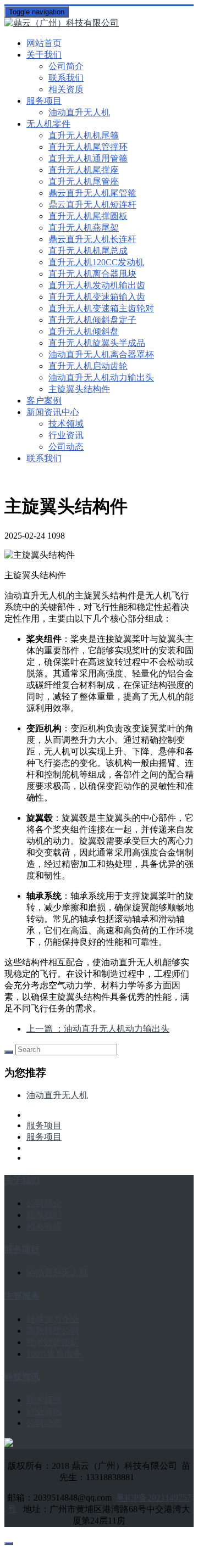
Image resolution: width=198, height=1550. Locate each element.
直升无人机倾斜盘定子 (92, 319)
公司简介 (66, 66)
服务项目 (44, 1125)
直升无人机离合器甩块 (92, 273)
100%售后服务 (54, 1353)
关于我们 (22, 1180)
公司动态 (66, 446)
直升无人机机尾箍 (83, 135)
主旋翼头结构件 (79, 389)
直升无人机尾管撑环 (88, 147)
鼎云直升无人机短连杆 (92, 204)
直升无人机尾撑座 (83, 170)
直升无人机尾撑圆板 (88, 216)
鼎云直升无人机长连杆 (92, 239)
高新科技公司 (52, 1330)
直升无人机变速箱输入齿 (96, 296)
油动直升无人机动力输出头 (101, 377)
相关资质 (66, 89)
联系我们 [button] (44, 458)
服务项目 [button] (44, 100)
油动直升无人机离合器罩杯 (101, 354)
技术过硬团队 (52, 1342)
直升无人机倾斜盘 (83, 331)
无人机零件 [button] (48, 123)
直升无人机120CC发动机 (96, 262)
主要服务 (22, 1296)
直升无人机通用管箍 (88, 158)
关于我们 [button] (44, 54)
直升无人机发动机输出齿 (96, 285)
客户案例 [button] (44, 400)
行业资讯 (66, 435)
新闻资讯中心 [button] (52, 412)
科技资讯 (22, 1376)
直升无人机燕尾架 (83, 227)
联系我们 (66, 77)
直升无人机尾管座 (83, 181)
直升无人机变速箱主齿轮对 (101, 308)
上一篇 (97, 1028)
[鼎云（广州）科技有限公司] (99, 23)
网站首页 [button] (44, 43)
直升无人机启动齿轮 (88, 366)
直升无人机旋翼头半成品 (96, 343)
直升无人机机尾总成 (88, 250)
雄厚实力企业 (52, 1319)
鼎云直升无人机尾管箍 (92, 193)
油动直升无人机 (79, 112)
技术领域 (66, 423)
